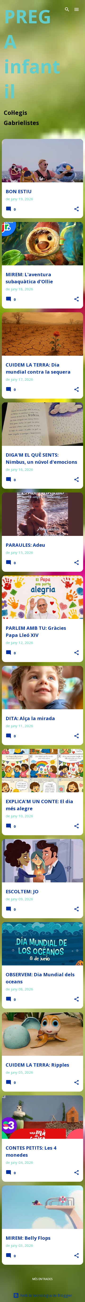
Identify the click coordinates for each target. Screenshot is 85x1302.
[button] (76, 209)
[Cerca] (67, 9)
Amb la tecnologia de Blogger (45, 1295)
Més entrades (42, 1279)
